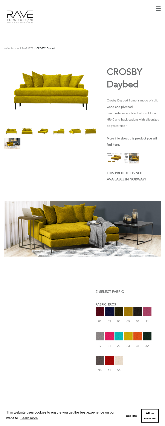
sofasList (9, 48)
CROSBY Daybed (46, 48)
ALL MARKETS (25, 48)
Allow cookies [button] (150, 415)
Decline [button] (131, 415)
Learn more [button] (29, 418)
